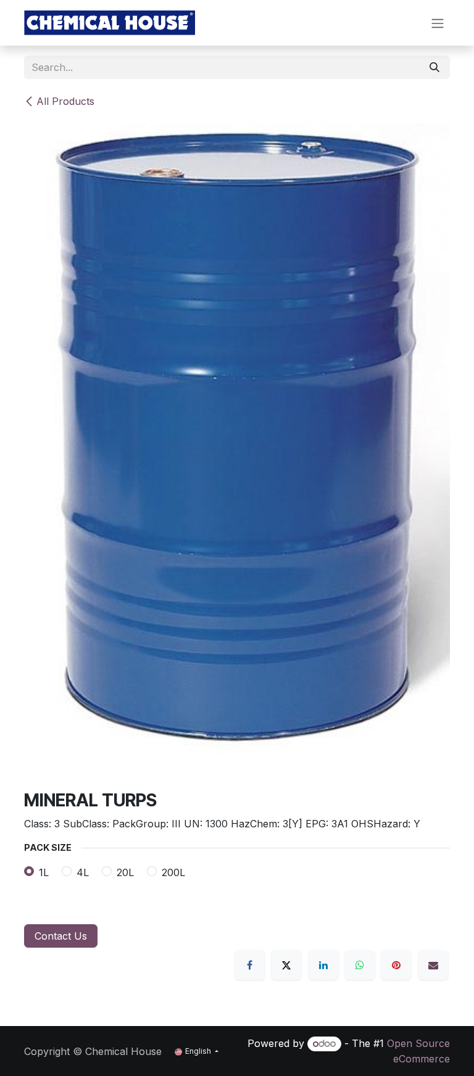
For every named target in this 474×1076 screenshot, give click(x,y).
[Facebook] (250, 965)
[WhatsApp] (360, 965)
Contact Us (61, 936)
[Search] (434, 67)
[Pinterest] (396, 965)
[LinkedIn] (323, 965)
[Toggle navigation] (437, 23)
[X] (286, 965)
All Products (65, 101)
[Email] (433, 965)
